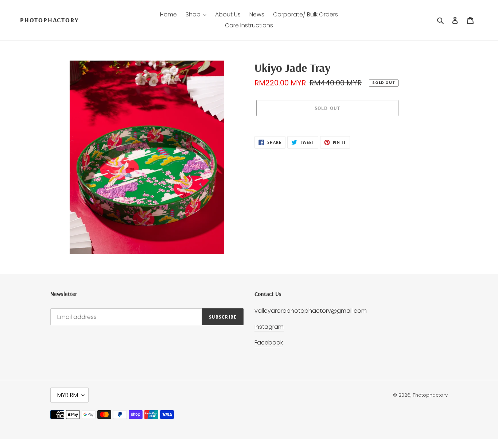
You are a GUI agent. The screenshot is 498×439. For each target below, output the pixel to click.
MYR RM (67, 395)
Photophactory (49, 20)
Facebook (268, 342)
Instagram (269, 327)
